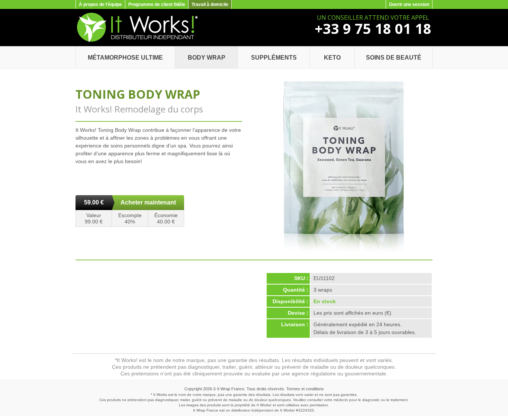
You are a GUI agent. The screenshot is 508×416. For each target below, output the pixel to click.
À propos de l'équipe (100, 4)
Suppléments (274, 57)
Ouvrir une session (409, 4)
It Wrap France (230, 389)
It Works (287, 410)
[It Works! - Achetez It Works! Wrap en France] (136, 41)
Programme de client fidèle (156, 4)
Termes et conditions (305, 389)
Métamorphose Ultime (125, 57)
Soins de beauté (393, 57)
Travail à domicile (210, 4)
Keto (332, 57)
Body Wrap (206, 57)
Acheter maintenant (148, 202)
